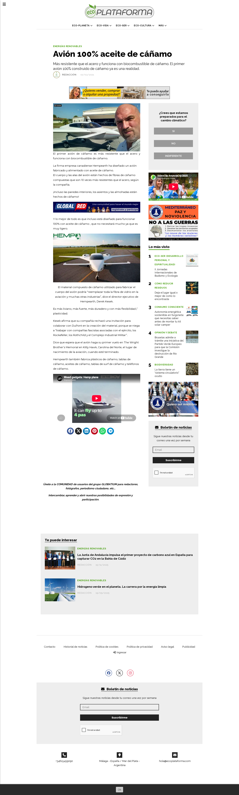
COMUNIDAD (65, 484)
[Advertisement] (90, 458)
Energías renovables (67, 46)
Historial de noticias (75, 646)
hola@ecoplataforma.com (175, 760)
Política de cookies (107, 646)
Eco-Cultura (143, 25)
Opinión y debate (166, 332)
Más (161, 25)
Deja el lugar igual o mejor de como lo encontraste (166, 296)
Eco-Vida (103, 25)
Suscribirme (173, 460)
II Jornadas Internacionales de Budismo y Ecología (166, 272)
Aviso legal (167, 646)
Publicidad (188, 646)
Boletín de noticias (176, 427)
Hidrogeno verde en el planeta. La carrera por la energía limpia (121, 586)
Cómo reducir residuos (164, 285)
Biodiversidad (164, 364)
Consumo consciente (169, 307)
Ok (119, 789)
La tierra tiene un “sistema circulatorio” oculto (167, 373)
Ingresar (121, 652)
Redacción (69, 74)
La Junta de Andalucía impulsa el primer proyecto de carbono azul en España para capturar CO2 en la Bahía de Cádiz (135, 556)
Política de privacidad (140, 646)
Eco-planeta (81, 25)
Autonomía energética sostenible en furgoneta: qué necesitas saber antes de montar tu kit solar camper (169, 318)
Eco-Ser (121, 25)
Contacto (49, 646)
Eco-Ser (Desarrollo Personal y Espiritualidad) (169, 260)
